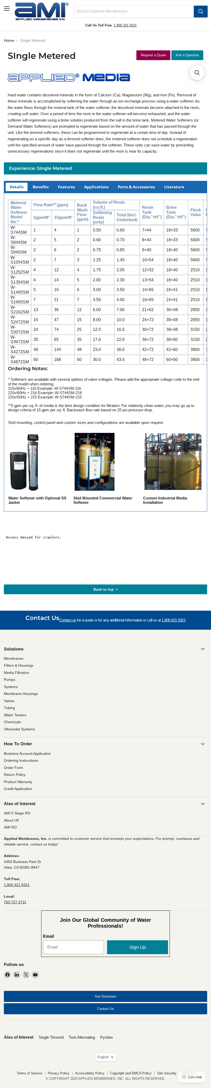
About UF (11, 820)
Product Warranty (18, 782)
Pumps (9, 679)
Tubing (9, 708)
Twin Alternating (82, 1037)
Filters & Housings (18, 665)
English (103, 1057)
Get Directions (105, 996)
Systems (11, 687)
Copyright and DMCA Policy (131, 1073)
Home (9, 40)
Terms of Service (29, 1073)
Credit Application (18, 789)
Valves (9, 701)
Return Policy (14, 775)
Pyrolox (106, 1037)
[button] (197, 72)
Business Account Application (27, 753)
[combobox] (134, 11)
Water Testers (15, 715)
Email (48, 936)
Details (16, 186)
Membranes (13, 658)
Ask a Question (187, 55)
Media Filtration (16, 673)
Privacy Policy (58, 1073)
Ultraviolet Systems (19, 729)
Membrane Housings (21, 694)
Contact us (67, 620)
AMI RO (10, 827)
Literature (174, 186)
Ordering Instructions (21, 760)
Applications (96, 186)
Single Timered (51, 1037)
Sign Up (137, 947)
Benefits (41, 186)
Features (66, 186)
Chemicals (12, 722)
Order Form (13, 768)
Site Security (167, 1073)
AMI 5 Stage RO (17, 813)
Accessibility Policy (89, 1073)
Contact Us (105, 1009)
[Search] (201, 11)
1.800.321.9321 (125, 25)
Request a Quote (153, 55)
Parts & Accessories (136, 186)
